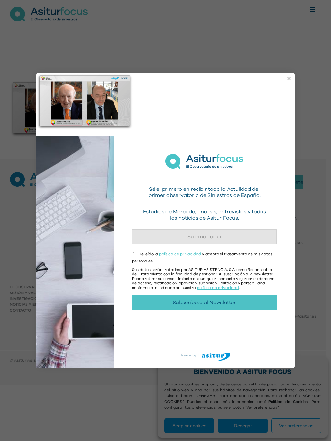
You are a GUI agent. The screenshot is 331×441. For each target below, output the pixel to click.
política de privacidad (180, 254)
